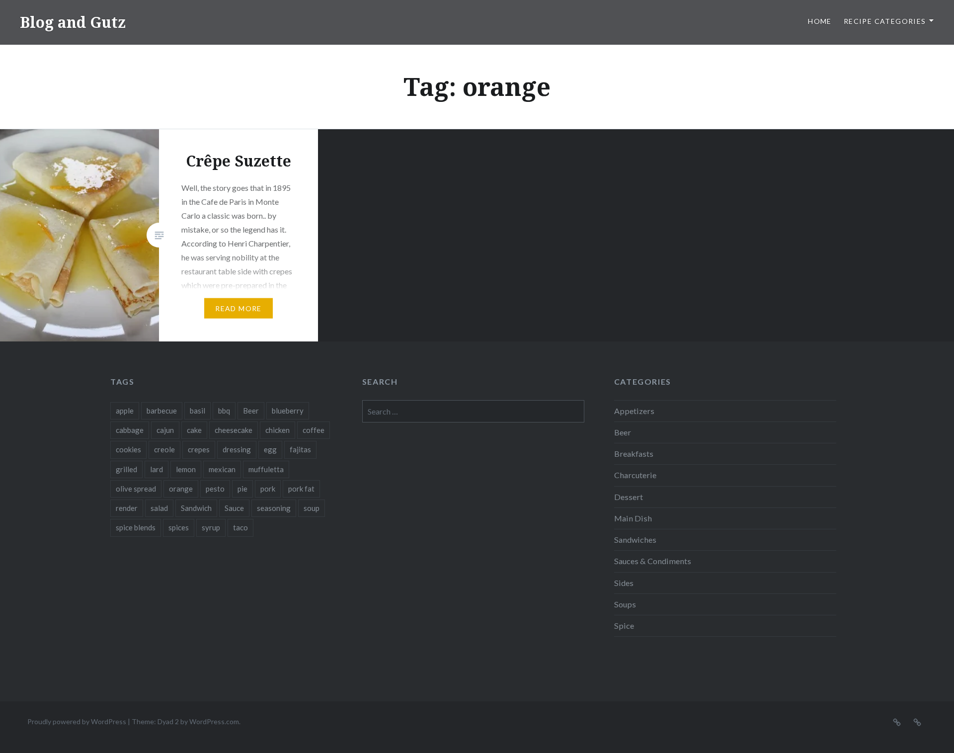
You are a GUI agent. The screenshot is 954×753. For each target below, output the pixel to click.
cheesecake (233, 429)
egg (270, 449)
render (127, 507)
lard (156, 469)
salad (159, 507)
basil (197, 410)
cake (194, 429)
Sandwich (196, 507)
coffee (313, 429)
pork (267, 488)
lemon (186, 469)
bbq (224, 410)
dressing (237, 449)
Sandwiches (635, 539)
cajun (165, 429)
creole (164, 449)
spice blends (136, 527)
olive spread (136, 488)
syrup (211, 527)
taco (240, 527)
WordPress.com (214, 721)
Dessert (628, 497)
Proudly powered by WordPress (76, 721)
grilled (126, 469)
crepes (199, 449)
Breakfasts (633, 453)
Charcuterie (635, 475)
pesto (215, 488)
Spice (624, 625)
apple (125, 410)
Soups (625, 604)
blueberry (288, 410)
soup (311, 507)
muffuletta (266, 469)
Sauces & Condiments (652, 561)
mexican (222, 469)
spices (178, 527)
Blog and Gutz (73, 22)
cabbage (130, 429)
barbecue (162, 410)
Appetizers (634, 411)
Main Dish (633, 518)
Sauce (234, 507)
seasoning (274, 507)
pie (242, 488)
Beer (251, 410)
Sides (624, 582)
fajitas (300, 449)
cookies (128, 449)
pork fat (301, 488)
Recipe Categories (885, 21)
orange (181, 488)
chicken (277, 429)
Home (820, 21)
